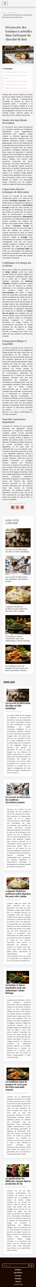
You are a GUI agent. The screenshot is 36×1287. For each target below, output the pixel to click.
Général (18, 1282)
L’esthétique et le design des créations (17, 81)
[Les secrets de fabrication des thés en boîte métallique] (18, 537)
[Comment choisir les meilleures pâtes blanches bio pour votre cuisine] (18, 595)
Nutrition (18, 1279)
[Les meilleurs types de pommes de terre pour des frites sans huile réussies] (18, 654)
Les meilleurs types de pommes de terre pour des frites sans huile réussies (16, 668)
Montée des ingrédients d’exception (16, 72)
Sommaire (8, 68)
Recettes (18, 1276)
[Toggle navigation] (5, 3)
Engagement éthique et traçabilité (16, 84)
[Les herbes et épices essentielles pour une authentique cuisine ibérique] (18, 624)
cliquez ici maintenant (20, 409)
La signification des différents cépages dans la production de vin (18, 1181)
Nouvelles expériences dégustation (16, 88)
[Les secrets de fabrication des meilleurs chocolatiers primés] (18, 565)
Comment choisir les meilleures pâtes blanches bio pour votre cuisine (16, 608)
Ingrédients (12, 12)
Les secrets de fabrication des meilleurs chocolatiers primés (16, 579)
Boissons (18, 1270)
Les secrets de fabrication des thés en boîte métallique (17, 550)
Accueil (3, 12)
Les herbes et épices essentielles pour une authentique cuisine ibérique (17, 638)
